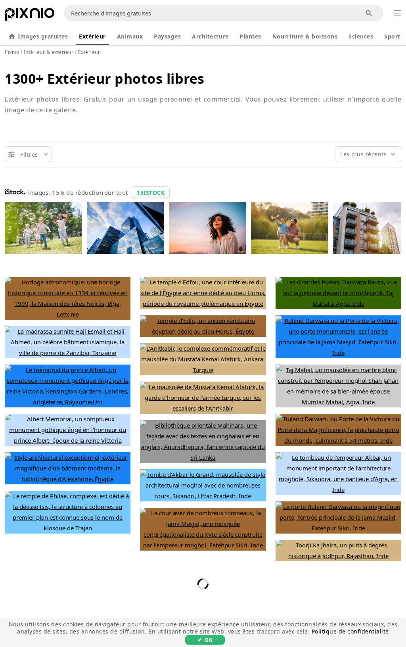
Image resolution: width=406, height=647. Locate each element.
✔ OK (205, 639)
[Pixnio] (29, 16)
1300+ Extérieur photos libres (105, 78)
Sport (392, 36)
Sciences (361, 36)
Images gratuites (43, 36)
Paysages (167, 36)
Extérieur (92, 36)
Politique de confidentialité (350, 631)
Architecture (210, 36)
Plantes (250, 36)
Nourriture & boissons (305, 36)
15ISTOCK (151, 192)
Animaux (130, 36)
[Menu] (397, 13)
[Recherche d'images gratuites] (369, 13)
